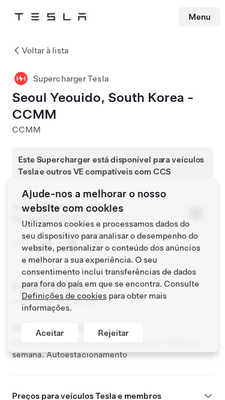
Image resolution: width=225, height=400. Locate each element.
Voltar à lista (45, 50)
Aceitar (49, 333)
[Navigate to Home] (50, 17)
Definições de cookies (64, 295)
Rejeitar (113, 333)
